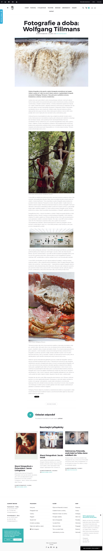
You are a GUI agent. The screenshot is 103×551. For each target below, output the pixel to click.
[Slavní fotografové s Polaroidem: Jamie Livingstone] (26, 447)
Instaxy (77, 510)
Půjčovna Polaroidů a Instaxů (60, 507)
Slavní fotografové (41, 33)
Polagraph (33, 503)
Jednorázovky (66, 7)
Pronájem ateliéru (57, 516)
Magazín (74, 7)
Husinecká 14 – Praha (12, 507)
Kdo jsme (32, 507)
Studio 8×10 (33, 520)
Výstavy (32, 513)
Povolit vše (17, 539)
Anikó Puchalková (72, 470)
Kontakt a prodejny (35, 523)
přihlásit (60, 418)
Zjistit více (12, 536)
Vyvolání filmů (42, 7)
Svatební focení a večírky (59, 510)
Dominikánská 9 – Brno (13, 515)
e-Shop (27, 7)
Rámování (57, 7)
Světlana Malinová (61, 33)
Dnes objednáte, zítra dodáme (90, 548)
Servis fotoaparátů (57, 520)
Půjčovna (33, 7)
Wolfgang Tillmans (51, 404)
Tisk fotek (50, 7)
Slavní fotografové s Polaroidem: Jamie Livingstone (23, 468)
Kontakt (51, 11)
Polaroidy (77, 507)
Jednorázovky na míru (58, 532)
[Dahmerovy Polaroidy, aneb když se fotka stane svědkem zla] (76, 439)
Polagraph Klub (34, 510)
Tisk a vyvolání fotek (58, 529)
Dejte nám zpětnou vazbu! (37, 526)
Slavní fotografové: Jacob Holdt (51, 456)
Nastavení (8, 539)
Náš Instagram (35, 529)
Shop (76, 503)
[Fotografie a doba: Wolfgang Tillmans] (51, 64)
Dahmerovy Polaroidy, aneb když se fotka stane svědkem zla (76, 453)
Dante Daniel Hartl (21, 487)
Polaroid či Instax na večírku (60, 513)
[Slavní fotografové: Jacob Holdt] (51, 441)
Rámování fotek (57, 526)
